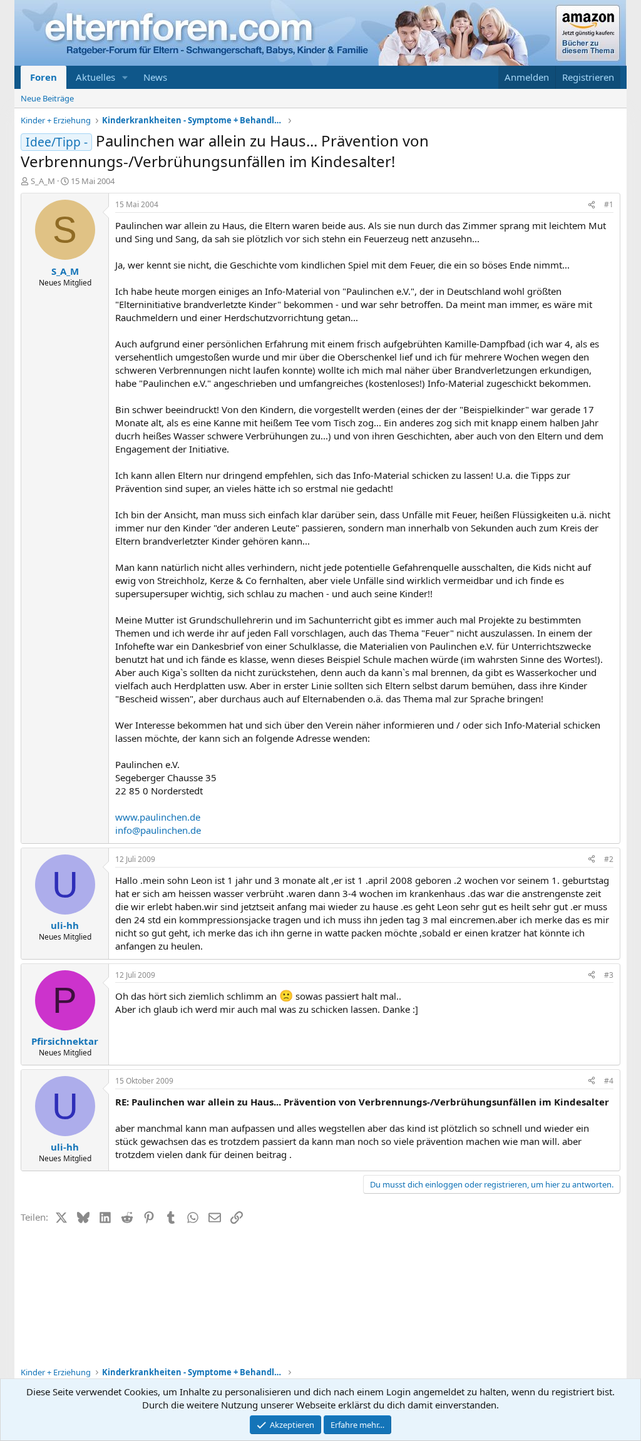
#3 (608, 975)
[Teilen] (591, 205)
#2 (608, 859)
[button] (125, 77)
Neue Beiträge (47, 98)
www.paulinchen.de (157, 817)
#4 (608, 1080)
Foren (43, 77)
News (155, 77)
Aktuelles (95, 77)
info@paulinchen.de (158, 830)
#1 (608, 204)
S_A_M (43, 181)
